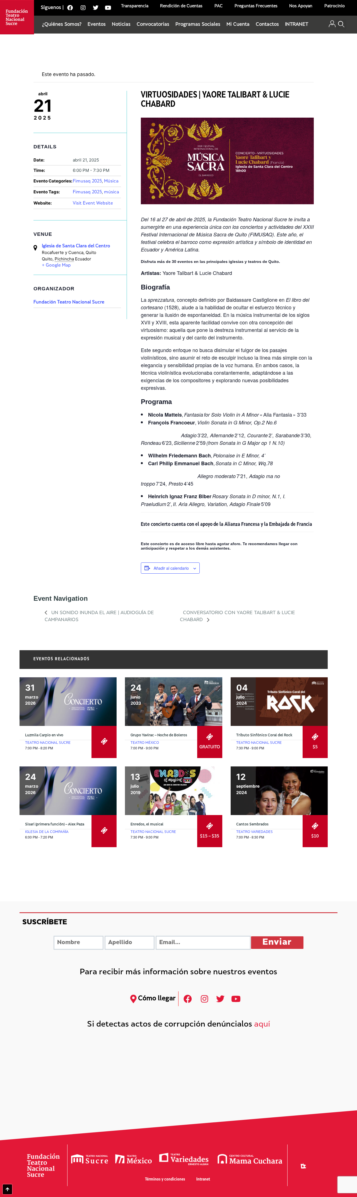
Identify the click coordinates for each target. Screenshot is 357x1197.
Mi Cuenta (238, 24)
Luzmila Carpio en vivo (44, 735)
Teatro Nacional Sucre (48, 743)
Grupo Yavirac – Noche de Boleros (159, 735)
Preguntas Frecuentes (256, 6)
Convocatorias (153, 24)
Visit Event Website (93, 203)
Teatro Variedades (254, 832)
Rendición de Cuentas (181, 6)
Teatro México (145, 743)
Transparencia (134, 6)
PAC (218, 6)
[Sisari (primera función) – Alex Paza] (68, 790)
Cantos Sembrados (252, 824)
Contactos (267, 24)
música (111, 192)
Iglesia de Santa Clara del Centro (76, 246)
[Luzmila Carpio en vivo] (68, 701)
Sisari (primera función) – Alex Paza (54, 824)
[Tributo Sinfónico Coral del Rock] (279, 701)
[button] (341, 25)
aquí (262, 1025)
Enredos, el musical (147, 824)
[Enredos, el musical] (173, 790)
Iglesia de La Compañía (47, 832)
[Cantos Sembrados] (279, 790)
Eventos (97, 24)
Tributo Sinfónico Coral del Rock (264, 735)
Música (111, 181)
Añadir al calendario (171, 568)
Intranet (203, 1179)
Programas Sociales (197, 24)
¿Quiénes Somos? (61, 24)
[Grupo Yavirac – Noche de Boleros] (173, 701)
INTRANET (296, 24)
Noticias (121, 24)
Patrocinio (334, 6)
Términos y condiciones (165, 1179)
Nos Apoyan (300, 6)
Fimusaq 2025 (87, 181)
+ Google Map (56, 265)
